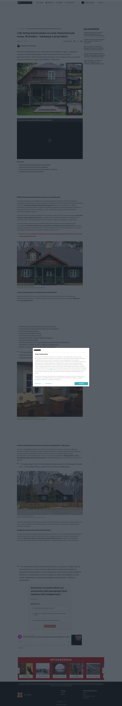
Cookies (43, 379)
